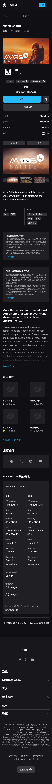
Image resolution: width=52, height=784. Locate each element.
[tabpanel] (26, 527)
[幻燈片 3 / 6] (39, 180)
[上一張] (5, 180)
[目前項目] (12, 180)
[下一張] (47, 180)
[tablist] (26, 486)
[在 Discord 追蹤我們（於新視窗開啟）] (31, 461)
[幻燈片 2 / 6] (26, 180)
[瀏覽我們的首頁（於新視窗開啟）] (12, 461)
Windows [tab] (10, 486)
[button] (26, 366)
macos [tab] (23, 486)
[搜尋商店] (6, 15)
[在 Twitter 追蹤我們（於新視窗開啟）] (21, 461)
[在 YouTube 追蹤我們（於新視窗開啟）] (40, 461)
